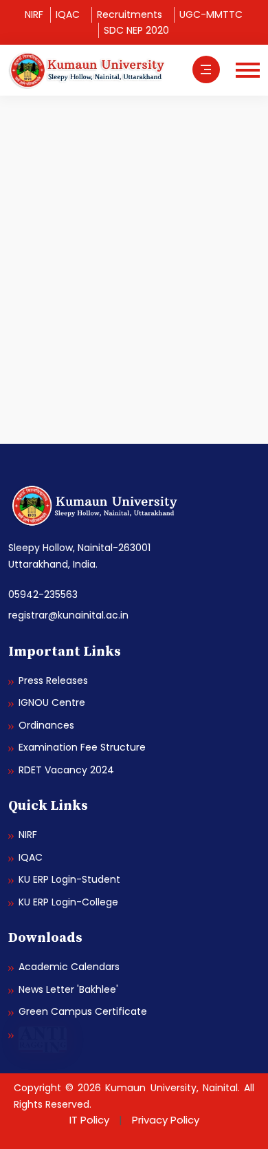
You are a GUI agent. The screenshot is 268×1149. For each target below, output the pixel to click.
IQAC (68, 14)
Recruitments (129, 14)
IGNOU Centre (52, 702)
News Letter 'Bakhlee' (68, 989)
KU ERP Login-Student (69, 879)
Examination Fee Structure (82, 747)
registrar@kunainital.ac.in (68, 615)
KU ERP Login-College (68, 902)
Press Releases (53, 680)
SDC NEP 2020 (136, 30)
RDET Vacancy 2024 (66, 770)
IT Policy (89, 1120)
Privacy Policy (165, 1120)
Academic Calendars (69, 967)
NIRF (34, 14)
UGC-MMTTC (211, 14)
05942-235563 (43, 594)
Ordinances (46, 725)
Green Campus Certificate (83, 1011)
